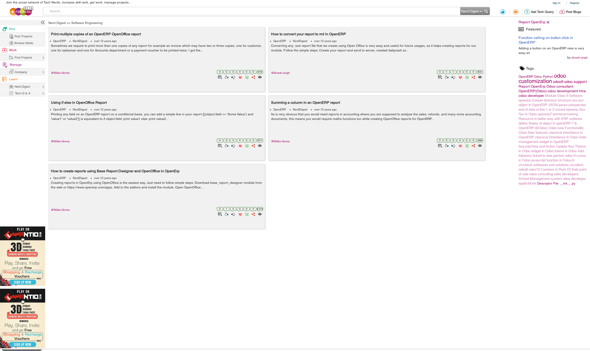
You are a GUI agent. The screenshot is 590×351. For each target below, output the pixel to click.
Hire (12, 29)
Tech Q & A (22, 93)
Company (21, 72)
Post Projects (23, 36)
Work (13, 50)
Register (574, 2)
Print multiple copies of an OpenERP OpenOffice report (96, 34)
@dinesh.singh (280, 72)
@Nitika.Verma (60, 72)
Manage (16, 64)
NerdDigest (80, 41)
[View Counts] (260, 76)
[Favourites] (239, 76)
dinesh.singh (580, 57)
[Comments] (246, 76)
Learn (13, 79)
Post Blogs (573, 12)
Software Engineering (87, 23)
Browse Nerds (24, 43)
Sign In (556, 2)
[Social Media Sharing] (253, 76)
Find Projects (23, 57)
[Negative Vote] (233, 76)
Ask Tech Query (542, 12)
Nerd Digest (57, 23)
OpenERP (59, 41)
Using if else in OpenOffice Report (79, 102)
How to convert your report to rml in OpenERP (308, 34)
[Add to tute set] (219, 76)
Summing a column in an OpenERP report (305, 102)
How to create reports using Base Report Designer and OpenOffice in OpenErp (115, 171)
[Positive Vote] (226, 76)
